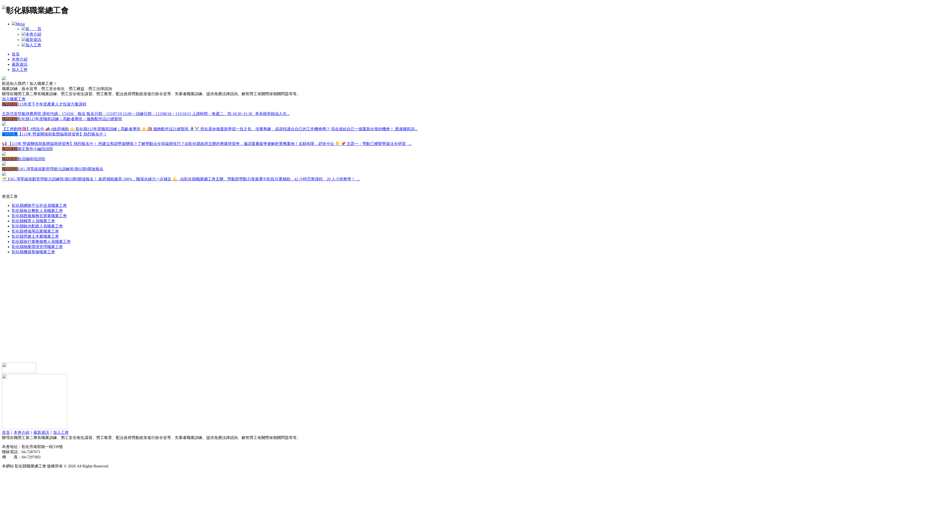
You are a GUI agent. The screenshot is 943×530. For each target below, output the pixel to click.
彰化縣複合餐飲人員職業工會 (37, 211)
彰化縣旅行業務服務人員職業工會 (41, 241)
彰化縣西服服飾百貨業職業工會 (39, 216)
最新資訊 (33, 40)
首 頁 (33, 29)
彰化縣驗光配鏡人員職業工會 (37, 226)
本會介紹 (33, 34)
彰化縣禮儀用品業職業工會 (35, 231)
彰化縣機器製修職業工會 (33, 252)
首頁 (16, 54)
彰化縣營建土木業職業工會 (35, 236)
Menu (20, 24)
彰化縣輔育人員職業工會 (33, 221)
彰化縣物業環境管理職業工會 (37, 247)
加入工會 (33, 45)
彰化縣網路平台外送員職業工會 (39, 205)
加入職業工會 (14, 99)
